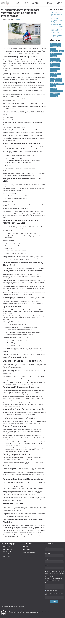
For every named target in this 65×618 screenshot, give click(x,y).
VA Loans (18, 19)
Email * (46, 559)
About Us (26, 3)
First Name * (48, 547)
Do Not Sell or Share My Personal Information (12, 606)
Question (47, 582)
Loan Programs (49, 3)
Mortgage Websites (12, 612)
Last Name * (48, 553)
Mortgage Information (35, 3)
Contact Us (59, 3)
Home (12, 3)
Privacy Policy (26, 549)
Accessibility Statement (29, 552)
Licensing (25, 546)
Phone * (47, 565)
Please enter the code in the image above (54, 593)
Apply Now (17, 3)
